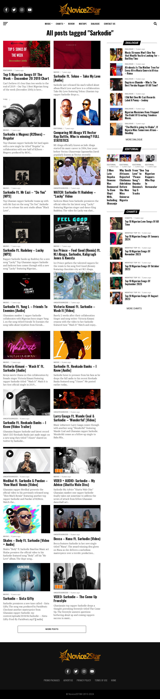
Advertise (68, 680)
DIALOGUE (95, 23)
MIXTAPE (83, 23)
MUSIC (48, 23)
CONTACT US (109, 23)
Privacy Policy (84, 680)
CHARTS (59, 23)
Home (113, 680)
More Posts (51, 629)
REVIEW (71, 23)
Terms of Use (101, 680)
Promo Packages (52, 680)
